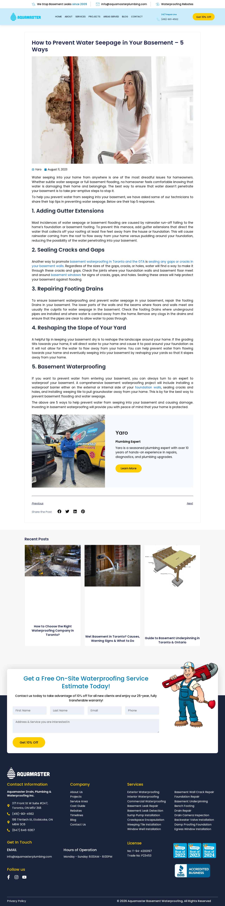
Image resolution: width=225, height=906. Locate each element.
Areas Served (111, 16)
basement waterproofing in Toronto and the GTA (107, 261)
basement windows (66, 275)
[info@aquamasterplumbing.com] (97, 4)
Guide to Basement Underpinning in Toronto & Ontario (172, 640)
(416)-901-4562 (169, 19)
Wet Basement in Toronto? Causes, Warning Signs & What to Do (112, 638)
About (68, 16)
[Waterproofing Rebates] (157, 4)
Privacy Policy (16, 901)
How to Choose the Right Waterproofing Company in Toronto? (53, 630)
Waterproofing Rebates (177, 4)
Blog (125, 16)
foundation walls (148, 387)
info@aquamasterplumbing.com (124, 4)
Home (58, 16)
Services (80, 16)
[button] (59, 511)
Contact (137, 16)
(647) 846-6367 (23, 830)
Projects (94, 16)
